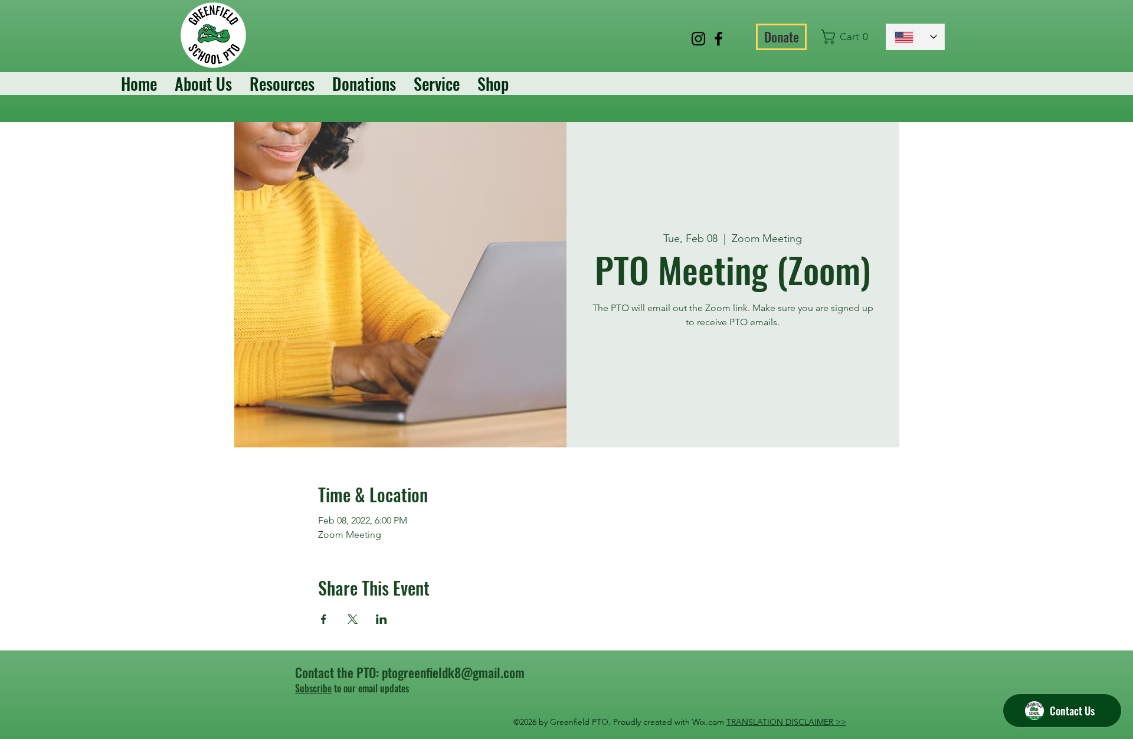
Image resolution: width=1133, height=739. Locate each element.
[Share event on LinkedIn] (381, 619)
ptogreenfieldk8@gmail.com (453, 672)
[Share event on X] (352, 619)
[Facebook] (718, 39)
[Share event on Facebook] (323, 619)
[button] (848, 37)
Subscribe (313, 688)
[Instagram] (698, 39)
